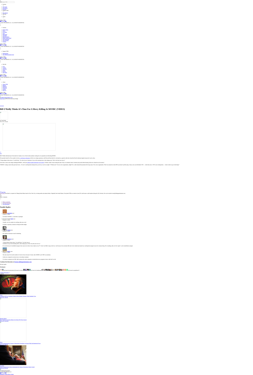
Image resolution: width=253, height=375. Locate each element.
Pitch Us (4, 90)
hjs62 (12, 218)
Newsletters (5, 8)
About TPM (5, 84)
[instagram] (4, 21)
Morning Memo (6, 36)
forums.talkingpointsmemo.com (23, 262)
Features (4, 41)
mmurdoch (9, 213)
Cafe (4, 33)
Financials (5, 87)
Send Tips (2, 98)
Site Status (5, 72)
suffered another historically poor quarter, (35, 162)
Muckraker (5, 34)
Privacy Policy (11, 374)
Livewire (2, 105)
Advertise (5, 68)
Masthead (5, 86)
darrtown (9, 239)
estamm (9, 230)
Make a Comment (6, 201)
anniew (8, 251)
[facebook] (1, 21)
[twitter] (3, 373)
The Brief (5, 35)
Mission (4, 85)
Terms (4, 70)
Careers (4, 89)
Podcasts (4, 9)
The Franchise (6, 40)
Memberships (5, 53)
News (4, 31)
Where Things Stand (7, 38)
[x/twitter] (3, 21)
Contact (4, 67)
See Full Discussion (7, 203)
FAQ (4, 66)
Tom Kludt (2, 193)
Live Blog (5, 32)
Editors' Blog (5, 29)
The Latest (5, 6)
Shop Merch (5, 13)
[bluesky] (0, 21)
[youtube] (5, 21)
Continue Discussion (4, 272)
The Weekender (6, 39)
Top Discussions (6, 204)
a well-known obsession (25, 158)
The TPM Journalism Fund (8, 54)
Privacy (4, 71)
